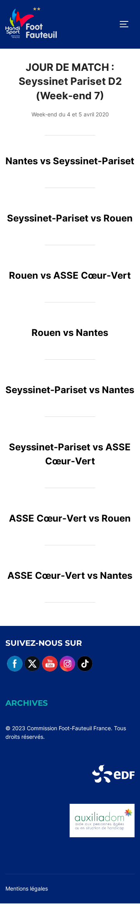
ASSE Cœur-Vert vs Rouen (70, 518)
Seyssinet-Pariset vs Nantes (69, 389)
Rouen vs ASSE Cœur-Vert (70, 275)
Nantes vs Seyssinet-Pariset (69, 161)
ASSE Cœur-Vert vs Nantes (69, 575)
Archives (26, 703)
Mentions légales (26, 888)
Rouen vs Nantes (70, 332)
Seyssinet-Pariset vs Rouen (70, 218)
